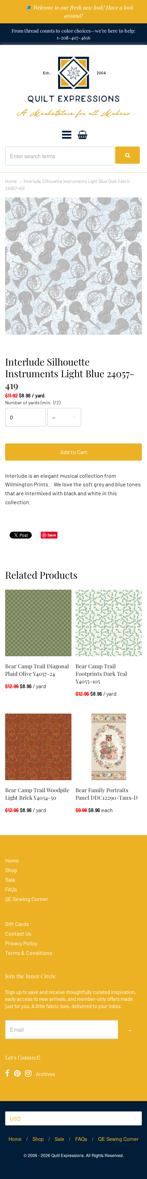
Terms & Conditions (28, 952)
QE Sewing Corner (26, 898)
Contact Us (18, 933)
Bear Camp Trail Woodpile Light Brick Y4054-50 (37, 793)
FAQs (11, 889)
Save (52, 535)
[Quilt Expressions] (73, 87)
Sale (10, 879)
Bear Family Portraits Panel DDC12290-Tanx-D (107, 793)
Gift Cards (17, 924)
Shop (11, 870)
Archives (45, 1074)
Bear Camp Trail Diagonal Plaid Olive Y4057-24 (37, 669)
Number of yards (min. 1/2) (33, 402)
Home (11, 181)
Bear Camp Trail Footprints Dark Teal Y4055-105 (101, 673)
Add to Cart (73, 452)
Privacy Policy (21, 943)
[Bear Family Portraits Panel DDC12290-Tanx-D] (109, 747)
